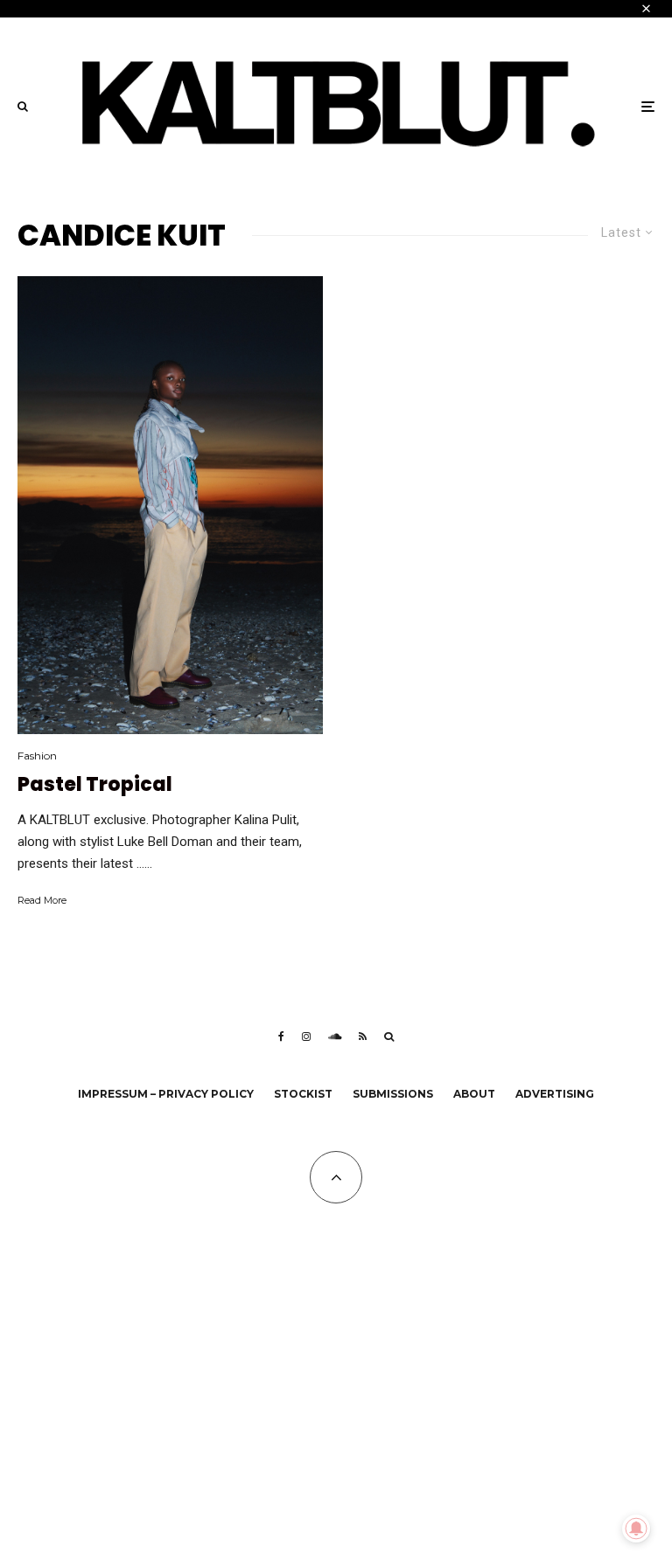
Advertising (554, 1093)
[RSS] (362, 1036)
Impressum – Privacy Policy (166, 1093)
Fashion (37, 755)
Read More (42, 900)
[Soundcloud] (334, 1036)
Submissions (393, 1093)
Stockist (303, 1093)
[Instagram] (306, 1036)
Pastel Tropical (95, 784)
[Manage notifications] (636, 1529)
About (474, 1093)
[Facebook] (281, 1036)
